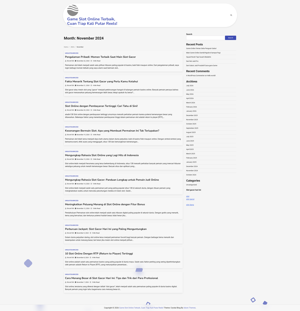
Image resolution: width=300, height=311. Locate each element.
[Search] (231, 15)
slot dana (190, 205)
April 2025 (190, 149)
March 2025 (190, 154)
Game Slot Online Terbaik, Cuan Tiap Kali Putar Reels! (92, 21)
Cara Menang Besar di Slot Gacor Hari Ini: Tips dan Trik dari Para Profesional (111, 278)
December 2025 (192, 115)
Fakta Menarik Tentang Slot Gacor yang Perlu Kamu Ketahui (101, 81)
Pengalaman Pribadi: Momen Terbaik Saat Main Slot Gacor (100, 57)
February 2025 (191, 158)
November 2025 (192, 120)
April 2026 (190, 98)
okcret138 (70, 61)
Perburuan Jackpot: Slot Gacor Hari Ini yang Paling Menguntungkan (106, 229)
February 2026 (191, 107)
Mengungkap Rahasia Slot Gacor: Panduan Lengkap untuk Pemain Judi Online (112, 180)
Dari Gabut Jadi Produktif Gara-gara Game (201, 65)
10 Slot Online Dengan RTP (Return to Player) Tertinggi (99, 253)
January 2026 (191, 111)
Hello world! (211, 75)
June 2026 (190, 90)
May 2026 (189, 94)
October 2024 (191, 175)
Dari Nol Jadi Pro (192, 61)
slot (187, 196)
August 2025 (191, 132)
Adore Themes (190, 308)
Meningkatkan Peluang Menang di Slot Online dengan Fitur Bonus (105, 204)
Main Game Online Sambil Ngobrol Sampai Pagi (203, 53)
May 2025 (189, 145)
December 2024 (192, 166)
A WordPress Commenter (195, 75)
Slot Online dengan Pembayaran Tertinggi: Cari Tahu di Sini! (101, 106)
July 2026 (189, 86)
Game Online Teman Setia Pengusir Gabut (201, 48)
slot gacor (190, 199)
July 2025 (189, 136)
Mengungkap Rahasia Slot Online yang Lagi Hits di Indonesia (102, 155)
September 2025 (192, 128)
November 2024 (192, 171)
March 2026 (190, 103)
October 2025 (191, 124)
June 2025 (190, 141)
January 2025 (191, 162)
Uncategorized (71, 53)
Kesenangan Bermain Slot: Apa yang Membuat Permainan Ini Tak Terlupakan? (112, 130)
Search (189, 34)
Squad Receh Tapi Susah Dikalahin (198, 57)
